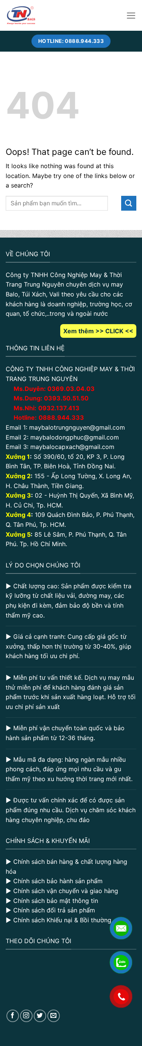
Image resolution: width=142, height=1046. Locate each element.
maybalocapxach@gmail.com (72, 447)
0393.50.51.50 (66, 398)
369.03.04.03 (71, 388)
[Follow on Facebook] (12, 1016)
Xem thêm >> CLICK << (98, 331)
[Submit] (128, 203)
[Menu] (131, 15)
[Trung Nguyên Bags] (21, 15)
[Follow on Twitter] (40, 1016)
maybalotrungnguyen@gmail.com (77, 427)
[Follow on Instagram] (26, 1016)
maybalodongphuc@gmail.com (74, 437)
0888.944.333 (61, 417)
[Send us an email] (53, 1016)
